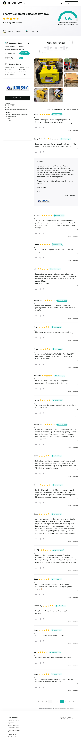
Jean (36, 514)
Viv (35, 269)
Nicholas (37, 376)
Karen (36, 400)
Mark (36, 327)
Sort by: (55, 109)
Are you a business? (71, 3)
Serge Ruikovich (40, 139)
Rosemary (38, 606)
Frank (36, 114)
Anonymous (38, 300)
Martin (36, 349)
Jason (36, 485)
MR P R (36, 550)
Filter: (71, 109)
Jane (36, 579)
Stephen (37, 215)
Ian (35, 652)
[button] (61, 3)
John (36, 456)
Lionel (36, 244)
